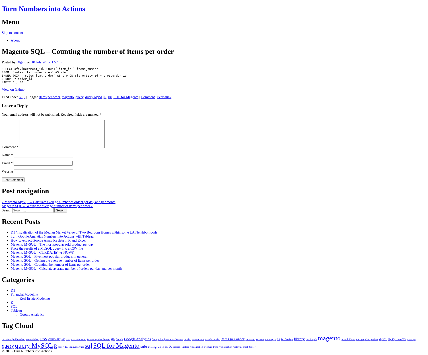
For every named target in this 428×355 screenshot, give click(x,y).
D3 (13, 290)
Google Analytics (32, 314)
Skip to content (12, 33)
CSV (43, 339)
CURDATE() (55, 339)
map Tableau (348, 339)
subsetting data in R (156, 346)
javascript (250, 339)
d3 (63, 339)
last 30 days (287, 339)
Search (6, 210)
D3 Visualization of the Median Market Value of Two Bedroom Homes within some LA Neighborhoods (84, 232)
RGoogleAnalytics (74, 347)
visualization (225, 347)
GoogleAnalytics (137, 339)
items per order (49, 97)
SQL (22, 97)
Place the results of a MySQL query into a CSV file (47, 248)
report (61, 347)
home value (198, 339)
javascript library (265, 339)
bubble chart (18, 339)
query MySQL (95, 97)
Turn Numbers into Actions (43, 9)
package (411, 339)
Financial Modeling (24, 294)
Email (7, 163)
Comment (148, 97)
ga (113, 339)
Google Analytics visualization (167, 339)
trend (215, 347)
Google (119, 339)
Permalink (164, 97)
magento (68, 97)
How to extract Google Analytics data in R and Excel (48, 240)
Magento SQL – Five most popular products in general (49, 256)
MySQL (383, 339)
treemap (208, 347)
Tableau (16, 310)
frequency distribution (98, 339)
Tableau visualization (192, 347)
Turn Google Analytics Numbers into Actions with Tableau (52, 236)
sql (110, 97)
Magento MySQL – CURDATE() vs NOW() (42, 252)
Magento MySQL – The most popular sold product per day (52, 244)
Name (7, 155)
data (68, 339)
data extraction (78, 339)
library (299, 339)
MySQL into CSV (397, 339)
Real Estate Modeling (35, 298)
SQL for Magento (125, 97)
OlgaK (21, 62)
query (79, 97)
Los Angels (311, 339)
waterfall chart (240, 347)
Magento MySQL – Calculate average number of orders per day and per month (58, 202)
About (15, 40)
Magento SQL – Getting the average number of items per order (47, 206)
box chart (7, 339)
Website (7, 171)
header (187, 339)
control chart (32, 339)
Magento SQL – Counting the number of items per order (50, 264)
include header (212, 339)
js (275, 339)
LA (278, 339)
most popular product (367, 339)
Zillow (252, 347)
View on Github (13, 89)
